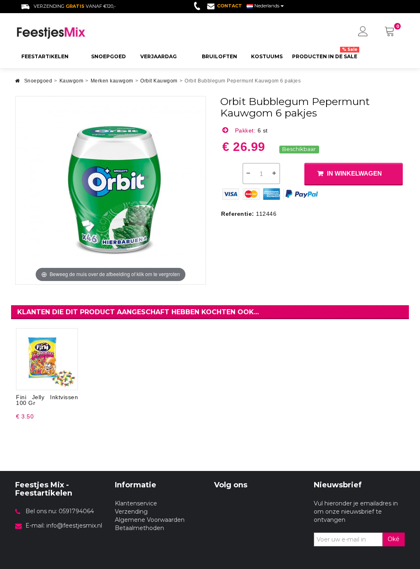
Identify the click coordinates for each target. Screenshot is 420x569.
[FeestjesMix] (59, 33)
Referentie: (237, 213)
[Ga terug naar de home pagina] (17, 83)
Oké (393, 539)
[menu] (363, 32)
